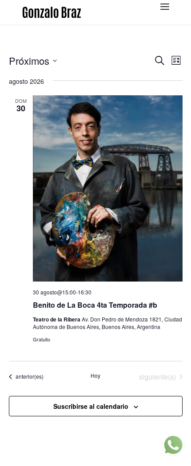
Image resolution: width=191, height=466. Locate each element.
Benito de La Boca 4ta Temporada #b (95, 305)
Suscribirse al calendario (90, 406)
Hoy (95, 375)
